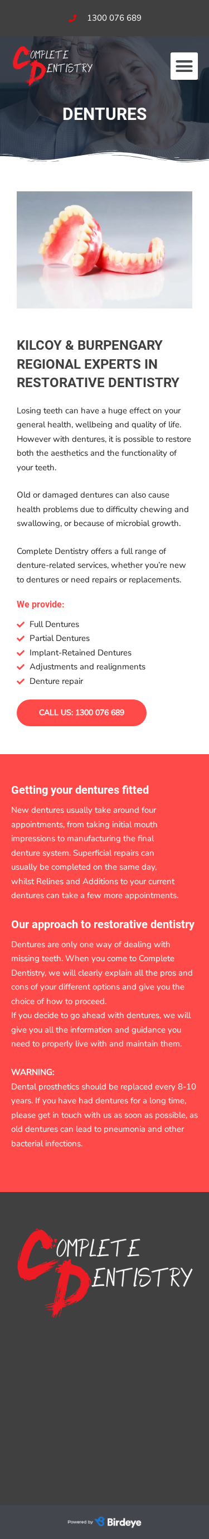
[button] (184, 66)
